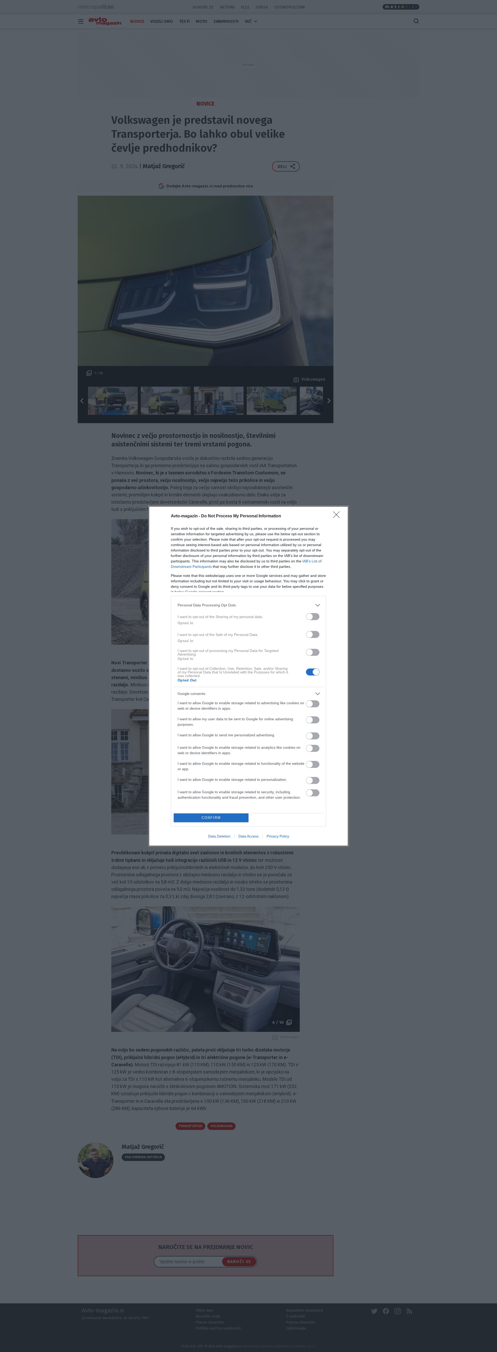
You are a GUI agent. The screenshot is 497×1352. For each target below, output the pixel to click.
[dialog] (248, 676)
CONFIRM (211, 818)
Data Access (248, 836)
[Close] (338, 516)
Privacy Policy (278, 836)
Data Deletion (219, 836)
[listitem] (248, 605)
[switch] (312, 616)
